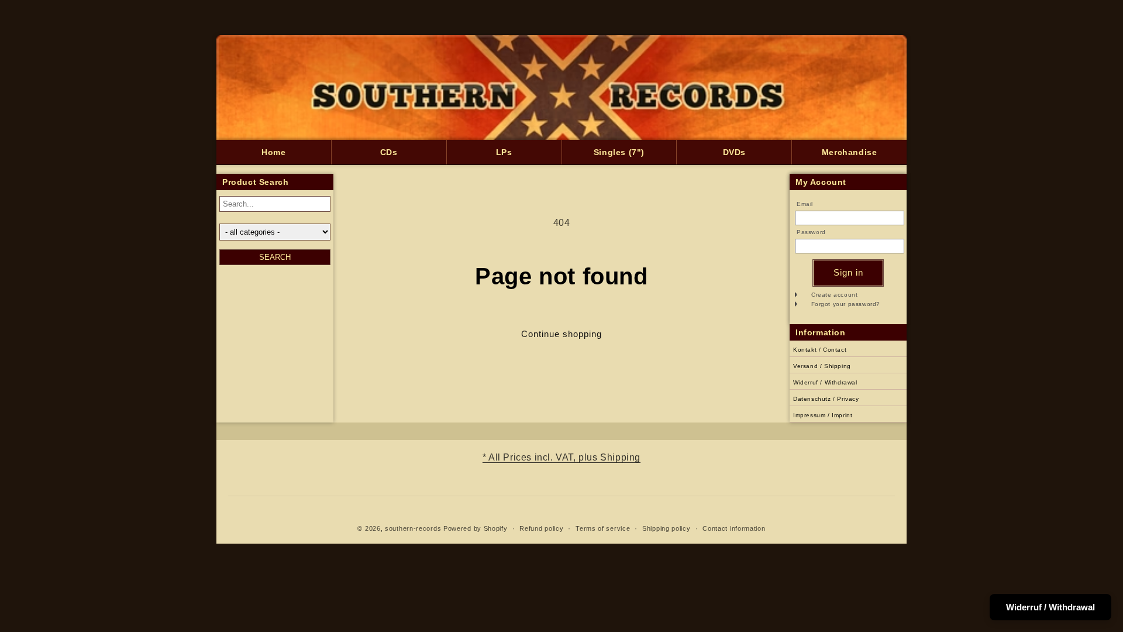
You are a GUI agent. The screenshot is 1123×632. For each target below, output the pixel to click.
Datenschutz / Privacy (826, 399)
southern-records (413, 528)
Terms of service (603, 528)
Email (805, 204)
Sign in (848, 272)
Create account (834, 294)
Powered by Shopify (475, 528)
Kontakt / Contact (819, 349)
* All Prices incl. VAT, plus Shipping (561, 457)
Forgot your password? (846, 304)
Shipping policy (666, 528)
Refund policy (541, 528)
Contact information (733, 528)
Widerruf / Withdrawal (825, 382)
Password (811, 232)
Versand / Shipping (822, 366)
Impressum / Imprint (822, 415)
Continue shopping (561, 334)
